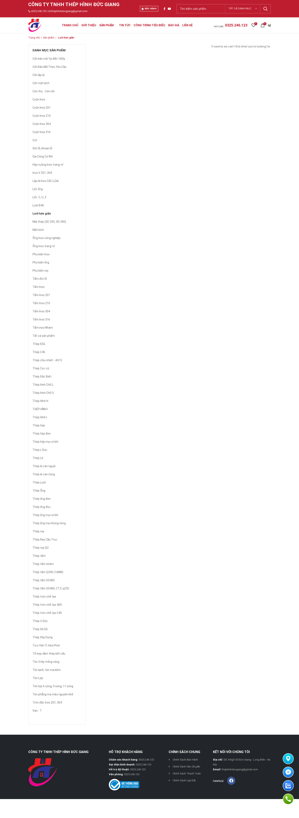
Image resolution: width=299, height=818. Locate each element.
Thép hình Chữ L (43, 384)
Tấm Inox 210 (41, 303)
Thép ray (38, 531)
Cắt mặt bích (41, 83)
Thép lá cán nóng (44, 474)
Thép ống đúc (42, 507)
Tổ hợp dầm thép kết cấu (49, 653)
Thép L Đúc (40, 449)
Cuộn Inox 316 (42, 132)
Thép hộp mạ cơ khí (45, 441)
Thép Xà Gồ (40, 629)
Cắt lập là (39, 75)
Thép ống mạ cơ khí (45, 515)
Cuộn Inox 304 (42, 124)
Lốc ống (38, 189)
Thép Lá (38, 458)
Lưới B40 (38, 205)
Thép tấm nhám (43, 564)
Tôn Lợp (38, 678)
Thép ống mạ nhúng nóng (49, 523)
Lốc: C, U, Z (39, 197)
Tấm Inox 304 (41, 311)
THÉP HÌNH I (40, 409)
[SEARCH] (265, 8)
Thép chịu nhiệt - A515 (47, 360)
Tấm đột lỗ (40, 278)
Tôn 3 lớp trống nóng (46, 661)
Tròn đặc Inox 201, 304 (47, 702)
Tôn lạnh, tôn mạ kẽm (47, 670)
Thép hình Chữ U (43, 392)
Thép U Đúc (40, 621)
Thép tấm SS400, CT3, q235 (51, 588)
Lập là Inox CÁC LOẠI (46, 181)
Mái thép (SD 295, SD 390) (49, 221)
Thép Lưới (39, 482)
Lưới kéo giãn (42, 213)
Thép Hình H (40, 401)
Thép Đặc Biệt (42, 376)
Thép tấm (39, 555)
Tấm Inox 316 (41, 319)
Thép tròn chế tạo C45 (47, 612)
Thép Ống (39, 490)
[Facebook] (231, 781)
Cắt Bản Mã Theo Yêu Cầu (50, 66)
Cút (35, 140)
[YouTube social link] (169, 8)
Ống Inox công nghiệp (46, 238)
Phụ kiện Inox (41, 254)
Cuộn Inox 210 (42, 115)
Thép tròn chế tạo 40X (47, 604)
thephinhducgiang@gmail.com (69, 11)
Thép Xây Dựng (42, 637)
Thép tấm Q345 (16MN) (48, 572)
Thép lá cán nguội (44, 466)
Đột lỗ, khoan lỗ (42, 148)
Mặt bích (38, 229)
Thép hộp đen (42, 433)
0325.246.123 (39, 11)
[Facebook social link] (164, 8)
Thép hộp (39, 425)
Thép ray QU (41, 547)
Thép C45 (39, 352)
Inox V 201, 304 (42, 172)
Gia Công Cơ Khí (43, 156)
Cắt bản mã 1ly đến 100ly (49, 58)
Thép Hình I (40, 417)
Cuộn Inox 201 (42, 107)
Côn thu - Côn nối (44, 91)
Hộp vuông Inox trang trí (48, 164)
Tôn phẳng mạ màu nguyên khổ (53, 694)
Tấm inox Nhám (43, 327)
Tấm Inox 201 (41, 295)
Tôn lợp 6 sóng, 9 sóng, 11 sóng (53, 686)
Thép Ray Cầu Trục (45, 539)
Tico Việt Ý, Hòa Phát (46, 645)
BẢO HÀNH (150, 8)
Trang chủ (34, 37)
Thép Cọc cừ (41, 368)
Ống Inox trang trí (44, 246)
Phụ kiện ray (40, 270)
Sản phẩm (48, 37)
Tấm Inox (39, 286)
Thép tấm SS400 (44, 580)
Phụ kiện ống (41, 262)
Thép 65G (39, 344)
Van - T (37, 710)
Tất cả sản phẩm (44, 335)
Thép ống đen (42, 498)
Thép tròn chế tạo (44, 596)
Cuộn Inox (39, 99)
